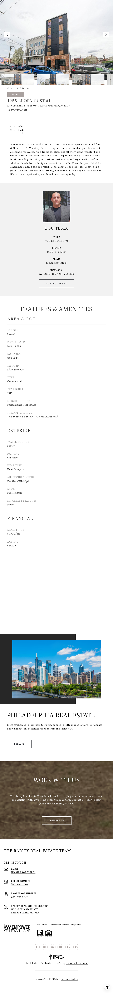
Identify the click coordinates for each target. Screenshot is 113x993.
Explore (19, 744)
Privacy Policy (69, 979)
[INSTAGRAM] (45, 947)
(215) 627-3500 (19, 897)
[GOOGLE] (68, 947)
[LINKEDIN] (52, 947)
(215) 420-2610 (19, 884)
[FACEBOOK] (37, 947)
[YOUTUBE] (60, 947)
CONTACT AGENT (56, 284)
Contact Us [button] (56, 820)
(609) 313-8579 (56, 252)
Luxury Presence (77, 963)
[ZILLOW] (76, 947)
